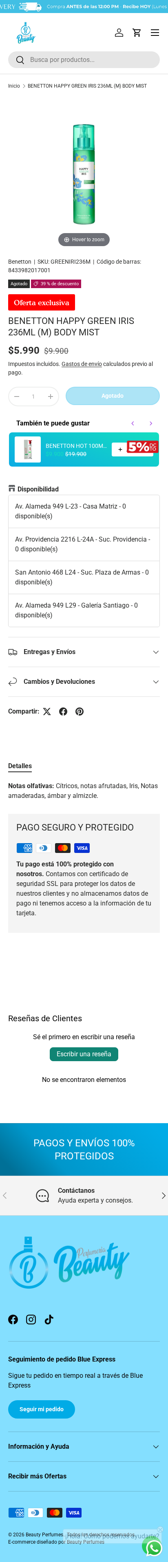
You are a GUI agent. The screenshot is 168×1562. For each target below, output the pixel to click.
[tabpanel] (84, 791)
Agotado (113, 395)
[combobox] (84, 59)
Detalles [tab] (20, 766)
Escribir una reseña (84, 1054)
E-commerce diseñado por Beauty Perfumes (56, 1542)
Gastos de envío (82, 364)
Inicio (14, 86)
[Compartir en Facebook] (63, 711)
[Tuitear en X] (47, 711)
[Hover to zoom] (84, 173)
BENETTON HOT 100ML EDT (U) (76, 446)
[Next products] (151, 423)
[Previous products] (133, 423)
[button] (137, 33)
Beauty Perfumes (44, 1535)
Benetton (19, 261)
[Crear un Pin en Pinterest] (79, 711)
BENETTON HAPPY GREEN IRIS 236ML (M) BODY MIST (87, 86)
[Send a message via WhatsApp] (154, 1548)
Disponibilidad (38, 489)
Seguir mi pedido (42, 1409)
